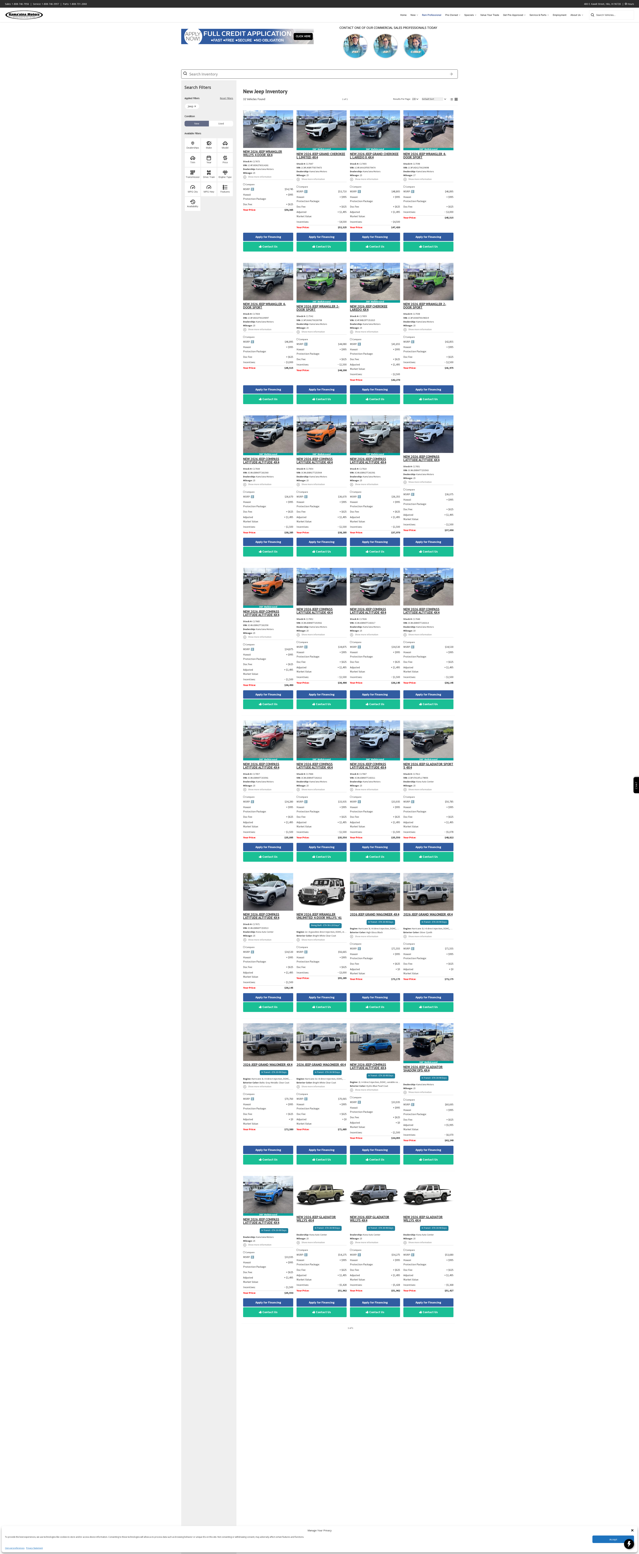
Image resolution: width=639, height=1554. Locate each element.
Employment (559, 14)
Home (403, 14)
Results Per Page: (402, 99)
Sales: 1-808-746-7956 (17, 3)
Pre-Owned (451, 14)
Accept (613, 1539)
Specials (469, 14)
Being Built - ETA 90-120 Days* (325, 925)
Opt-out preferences (14, 1548)
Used (221, 123)
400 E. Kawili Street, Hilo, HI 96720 (602, 3)
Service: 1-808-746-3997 (46, 3)
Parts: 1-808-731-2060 (75, 3)
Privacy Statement (34, 1548)
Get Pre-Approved (513, 14)
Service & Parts (538, 14)
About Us (575, 14)
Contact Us (269, 246)
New (413, 14)
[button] (632, 1530)
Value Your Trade (489, 14)
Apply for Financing (268, 237)
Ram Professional (431, 14)
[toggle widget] (629, 1544)
